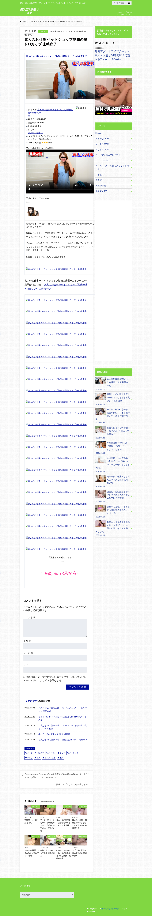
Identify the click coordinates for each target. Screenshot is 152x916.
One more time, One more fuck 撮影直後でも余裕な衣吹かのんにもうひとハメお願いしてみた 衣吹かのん (57, 775)
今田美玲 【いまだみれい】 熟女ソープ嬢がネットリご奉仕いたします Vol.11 (112, 464)
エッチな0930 (102, 138)
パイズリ (40, 753)
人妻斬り (99, 180)
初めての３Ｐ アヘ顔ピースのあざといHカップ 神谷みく (62, 718)
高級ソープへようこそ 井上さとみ (72, 784)
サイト (26, 664)
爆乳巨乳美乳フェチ (29, 11)
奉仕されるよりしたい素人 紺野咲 (54, 734)
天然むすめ (31, 701)
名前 (27, 641)
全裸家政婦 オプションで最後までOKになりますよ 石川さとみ (112, 448)
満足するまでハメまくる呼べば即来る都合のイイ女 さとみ (113, 511)
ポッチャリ (73, 753)
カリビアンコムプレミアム (107, 155)
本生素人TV (101, 191)
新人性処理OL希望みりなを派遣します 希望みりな (112, 384)
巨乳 (38, 758)
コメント (29, 617)
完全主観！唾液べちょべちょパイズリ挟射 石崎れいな (113, 481)
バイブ (30, 753)
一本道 (98, 174)
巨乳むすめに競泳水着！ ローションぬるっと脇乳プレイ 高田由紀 (62, 710)
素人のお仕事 (34, 132)
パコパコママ (101, 160)
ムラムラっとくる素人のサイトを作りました (112, 167)
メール (28, 653)
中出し (30, 758)
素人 (61, 758)
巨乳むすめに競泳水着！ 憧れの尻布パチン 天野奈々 (62, 739)
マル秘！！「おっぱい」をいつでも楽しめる (124, 14)
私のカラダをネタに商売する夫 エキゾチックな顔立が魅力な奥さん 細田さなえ (112, 528)
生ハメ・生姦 (50, 758)
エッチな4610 (102, 144)
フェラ (62, 753)
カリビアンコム (102, 149)
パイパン (51, 753)
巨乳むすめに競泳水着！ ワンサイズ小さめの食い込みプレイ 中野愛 (62, 727)
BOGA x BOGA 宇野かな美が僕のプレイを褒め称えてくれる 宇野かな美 (112, 416)
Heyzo (98, 133)
